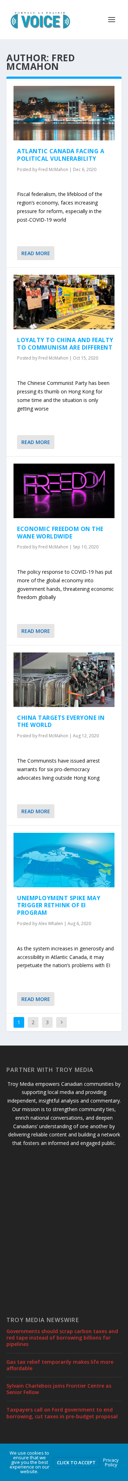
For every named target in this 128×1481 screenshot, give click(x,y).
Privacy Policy (111, 1462)
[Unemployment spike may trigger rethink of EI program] (64, 860)
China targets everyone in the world (61, 721)
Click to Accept (76, 1462)
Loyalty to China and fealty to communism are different (65, 343)
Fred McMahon (53, 169)
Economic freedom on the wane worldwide (60, 532)
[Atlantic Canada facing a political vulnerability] (64, 113)
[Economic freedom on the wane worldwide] (64, 491)
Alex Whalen (50, 923)
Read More (35, 253)
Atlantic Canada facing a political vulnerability (60, 154)
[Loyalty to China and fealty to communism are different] (64, 302)
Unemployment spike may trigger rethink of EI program (58, 905)
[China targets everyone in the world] (64, 679)
